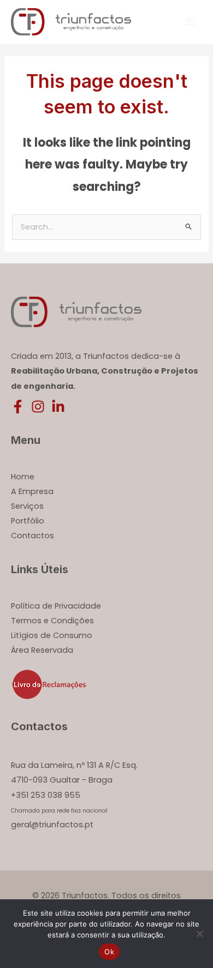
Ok (109, 951)
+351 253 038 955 (45, 795)
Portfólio (27, 520)
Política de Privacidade (56, 605)
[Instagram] (38, 406)
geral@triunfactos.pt (52, 824)
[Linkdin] (58, 406)
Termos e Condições (52, 620)
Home (22, 476)
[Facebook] (18, 406)
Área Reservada (42, 650)
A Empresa (32, 491)
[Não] (199, 933)
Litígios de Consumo (51, 635)
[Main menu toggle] (190, 21)
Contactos (32, 535)
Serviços (27, 506)
